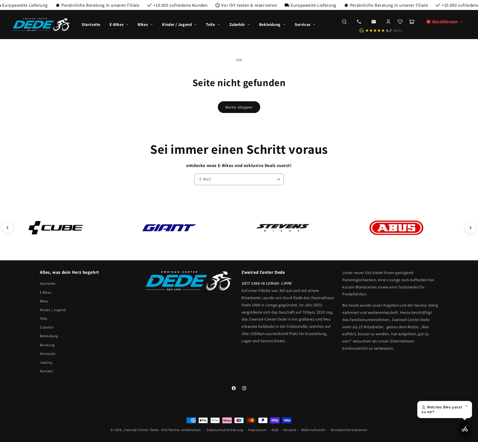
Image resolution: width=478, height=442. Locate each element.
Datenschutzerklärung (225, 430)
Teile (43, 318)
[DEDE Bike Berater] (465, 429)
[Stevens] (283, 227)
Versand (289, 430)
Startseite (48, 283)
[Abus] (396, 227)
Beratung (47, 344)
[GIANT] (169, 227)
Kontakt (46, 371)
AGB (275, 430)
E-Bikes (45, 292)
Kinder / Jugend (53, 310)
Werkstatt (48, 353)
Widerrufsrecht (313, 430)
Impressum (257, 430)
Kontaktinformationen (349, 430)
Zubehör (47, 327)
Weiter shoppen (239, 107)
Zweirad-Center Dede (141, 430)
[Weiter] (470, 227)
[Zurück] (7, 227)
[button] (119, 24)
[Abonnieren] (278, 179)
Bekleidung (49, 336)
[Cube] (56, 227)
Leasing (46, 362)
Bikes (44, 301)
